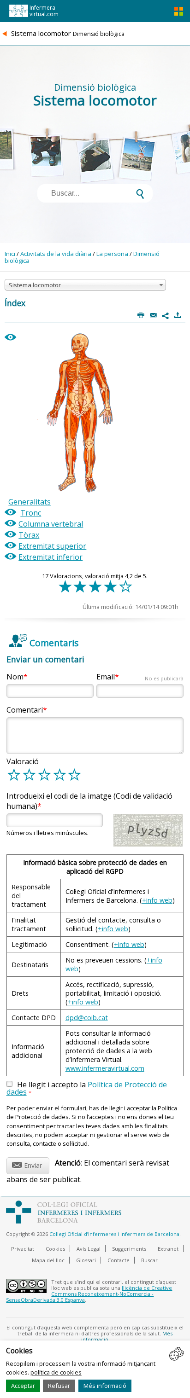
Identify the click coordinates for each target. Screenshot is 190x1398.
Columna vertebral (50, 524)
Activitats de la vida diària (55, 253)
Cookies (55, 1248)
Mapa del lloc (48, 1260)
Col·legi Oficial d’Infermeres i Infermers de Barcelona (114, 1233)
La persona (112, 253)
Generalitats (29, 502)
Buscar (149, 1260)
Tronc (30, 513)
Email (140, 677)
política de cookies (56, 1372)
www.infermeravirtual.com (104, 1068)
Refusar (59, 1385)
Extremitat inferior (50, 557)
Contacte (118, 1260)
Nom (15, 677)
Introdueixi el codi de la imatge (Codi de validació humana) (89, 801)
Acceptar (23, 1385)
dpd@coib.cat (86, 1017)
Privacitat (22, 1248)
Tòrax (28, 535)
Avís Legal (89, 1248)
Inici (10, 253)
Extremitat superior (52, 546)
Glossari (86, 1260)
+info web (157, 900)
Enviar (27, 1164)
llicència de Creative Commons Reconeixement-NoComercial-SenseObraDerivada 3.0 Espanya (89, 1293)
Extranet (168, 1248)
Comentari (24, 710)
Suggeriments (129, 1248)
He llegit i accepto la (86, 1088)
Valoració (22, 761)
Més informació (104, 1385)
